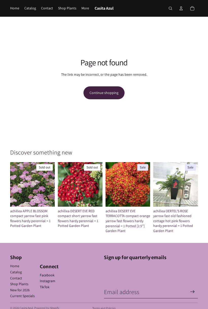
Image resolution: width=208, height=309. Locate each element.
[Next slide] (49, 184)
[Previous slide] (15, 184)
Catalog (16, 272)
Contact (16, 278)
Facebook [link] (47, 275)
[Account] (181, 8)
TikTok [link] (44, 287)
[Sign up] (192, 291)
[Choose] (190, 198)
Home (14, 266)
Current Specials (22, 296)
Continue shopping (104, 92)
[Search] (170, 8)
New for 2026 (20, 290)
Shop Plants (19, 284)
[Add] (142, 198)
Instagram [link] (47, 281)
